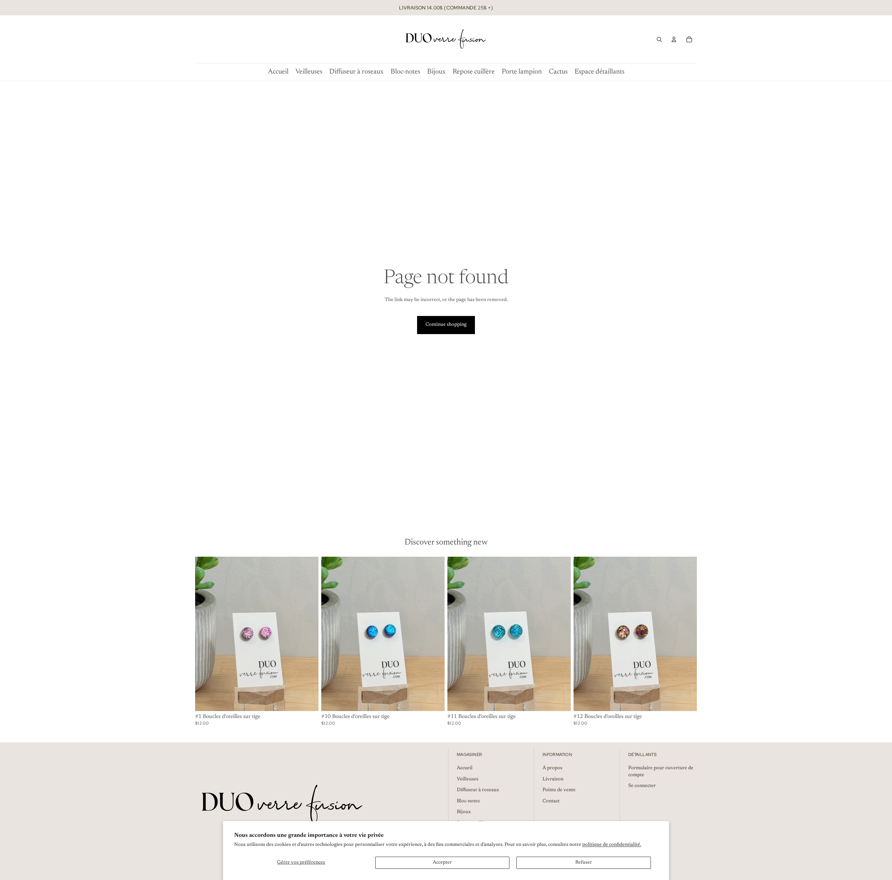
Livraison (553, 779)
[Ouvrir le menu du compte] (674, 39)
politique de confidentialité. (611, 844)
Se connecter (642, 785)
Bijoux (464, 812)
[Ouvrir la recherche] (659, 39)
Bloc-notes (468, 801)
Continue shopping (446, 324)
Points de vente (559, 790)
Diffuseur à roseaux (478, 790)
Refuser (583, 862)
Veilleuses (467, 779)
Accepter (442, 862)
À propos (552, 768)
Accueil (464, 768)
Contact (551, 801)
